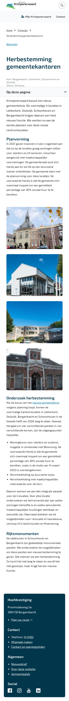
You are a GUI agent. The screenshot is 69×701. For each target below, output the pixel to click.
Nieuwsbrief (19, 664)
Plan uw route (21, 620)
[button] (34, 228)
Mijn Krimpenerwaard (38, 16)
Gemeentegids (20, 674)
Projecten (23, 30)
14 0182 (29, 637)
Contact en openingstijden (28, 647)
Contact (60, 16)
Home (9, 30)
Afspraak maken (21, 642)
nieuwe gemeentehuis (45, 402)
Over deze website (23, 669)
